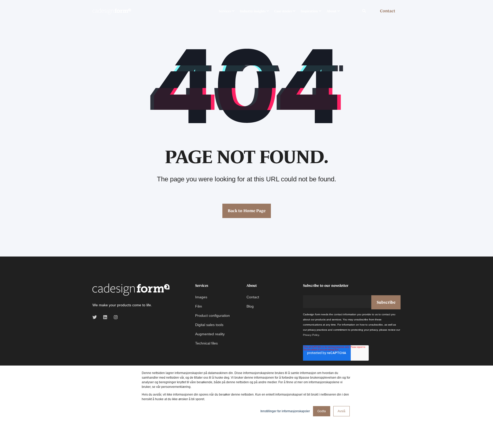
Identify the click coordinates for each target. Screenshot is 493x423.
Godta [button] (321, 411)
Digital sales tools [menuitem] (209, 325)
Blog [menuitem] (250, 306)
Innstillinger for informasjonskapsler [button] (285, 411)
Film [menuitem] (198, 306)
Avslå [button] (341, 411)
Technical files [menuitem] (206, 343)
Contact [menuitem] (252, 297)
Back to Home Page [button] (247, 210)
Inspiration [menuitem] (309, 11)
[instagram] (114, 317)
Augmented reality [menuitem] (210, 334)
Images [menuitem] (201, 297)
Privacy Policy (311, 334)
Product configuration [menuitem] (212, 315)
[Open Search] (364, 10)
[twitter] (96, 317)
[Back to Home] (111, 11)
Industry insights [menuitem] (253, 11)
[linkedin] (105, 317)
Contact (387, 10)
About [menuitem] (331, 11)
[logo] (130, 289)
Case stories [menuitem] (283, 11)
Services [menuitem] (225, 11)
